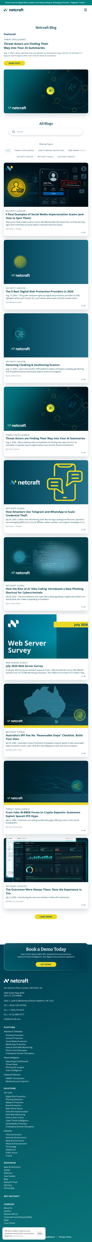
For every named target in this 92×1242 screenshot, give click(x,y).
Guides (7, 1170)
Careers (7, 1211)
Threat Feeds (11, 1064)
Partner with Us (11, 1214)
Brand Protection (13, 1105)
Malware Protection (14, 1102)
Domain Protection (14, 1038)
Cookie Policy (17, 1236)
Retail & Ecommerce (15, 1140)
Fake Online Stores (14, 1108)
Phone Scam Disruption (16, 1050)
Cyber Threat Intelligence (17, 1120)
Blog (6, 1179)
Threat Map (9, 1188)
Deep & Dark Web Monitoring (19, 1047)
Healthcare (11, 1149)
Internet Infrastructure (16, 1137)
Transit (9, 1155)
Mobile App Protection (16, 1044)
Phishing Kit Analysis (15, 1067)
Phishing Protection (15, 1035)
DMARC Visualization (15, 1078)
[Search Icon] (46, 131)
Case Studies (9, 1176)
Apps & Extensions (12, 1167)
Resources (10, 1162)
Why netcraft (12, 1196)
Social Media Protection (16, 1041)
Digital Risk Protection (16, 1096)
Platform (9, 1027)
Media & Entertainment (16, 1143)
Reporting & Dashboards (17, 1061)
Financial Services (14, 1134)
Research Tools (11, 1182)
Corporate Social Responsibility (18, 1217)
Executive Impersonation (17, 1111)
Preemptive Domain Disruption (20, 1053)
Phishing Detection (14, 1099)
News (6, 1220)
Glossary (8, 1185)
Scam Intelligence (13, 1070)
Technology (11, 1146)
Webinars (8, 1173)
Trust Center (9, 1223)
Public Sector (12, 1152)
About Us (8, 1208)
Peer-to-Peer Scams (15, 1117)
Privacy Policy (65, 1237)
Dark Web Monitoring (15, 1114)
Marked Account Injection (17, 1081)
